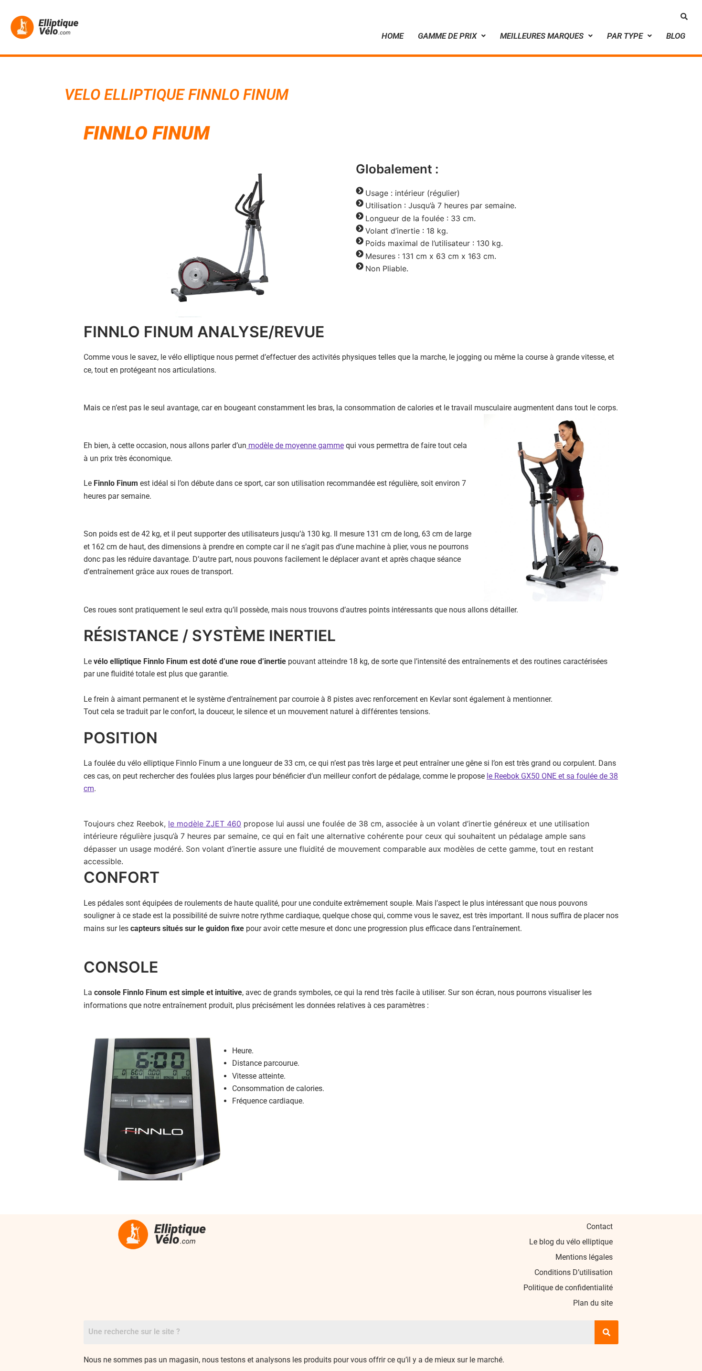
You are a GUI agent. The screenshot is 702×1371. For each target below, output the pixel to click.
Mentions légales (584, 1257)
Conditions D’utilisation (573, 1272)
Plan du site (593, 1302)
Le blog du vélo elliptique (571, 1241)
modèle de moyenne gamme (295, 445)
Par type (625, 36)
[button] (452, 36)
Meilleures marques (542, 36)
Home (393, 36)
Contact (599, 1226)
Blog (675, 36)
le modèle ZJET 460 (204, 823)
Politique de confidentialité (568, 1287)
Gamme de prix (447, 36)
